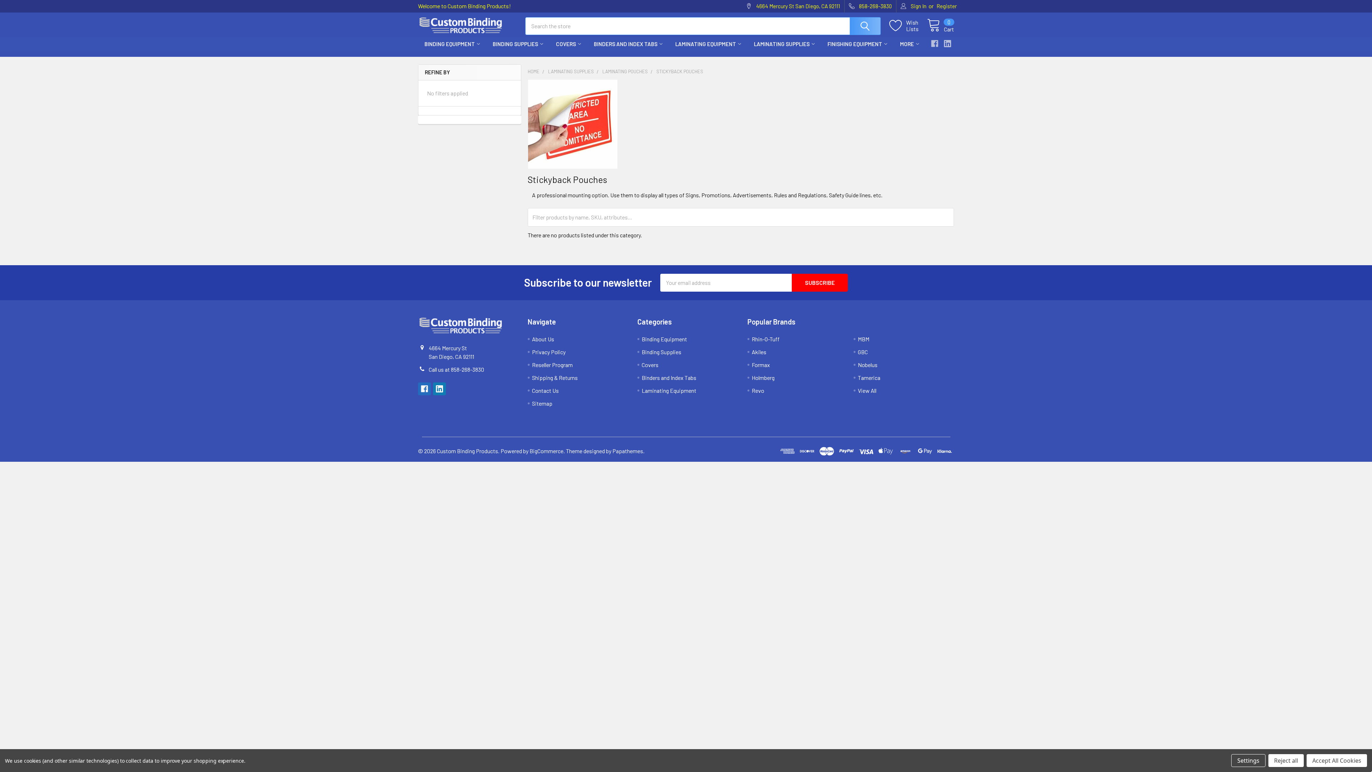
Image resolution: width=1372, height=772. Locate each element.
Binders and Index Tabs (625, 44)
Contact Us (545, 390)
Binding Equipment (449, 44)
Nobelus (868, 364)
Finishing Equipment (854, 44)
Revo (758, 390)
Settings (1248, 760)
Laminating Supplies (782, 44)
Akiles (759, 351)
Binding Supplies (515, 44)
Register (946, 6)
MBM (863, 339)
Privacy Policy (549, 351)
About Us (543, 339)
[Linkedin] (947, 43)
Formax (761, 364)
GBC (863, 351)
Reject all (1286, 760)
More (907, 44)
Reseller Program (552, 364)
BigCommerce (546, 450)
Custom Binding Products (467, 450)
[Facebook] (934, 43)
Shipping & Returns (555, 377)
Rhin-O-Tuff (766, 339)
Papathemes (627, 450)
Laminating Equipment (705, 44)
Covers (566, 44)
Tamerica (869, 377)
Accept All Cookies (1336, 760)
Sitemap (542, 403)
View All (867, 390)
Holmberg (763, 377)
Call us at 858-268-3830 (456, 369)
